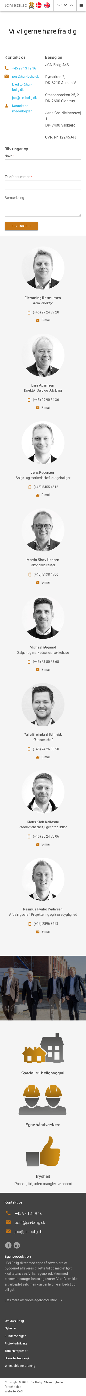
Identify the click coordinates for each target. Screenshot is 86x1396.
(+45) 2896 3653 (46, 924)
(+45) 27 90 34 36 (46, 400)
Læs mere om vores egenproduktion (31, 1300)
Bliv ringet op (21, 226)
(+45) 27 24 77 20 (46, 312)
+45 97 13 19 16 (24, 68)
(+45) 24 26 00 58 (46, 749)
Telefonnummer (18, 177)
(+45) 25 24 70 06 (46, 836)
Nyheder (10, 1328)
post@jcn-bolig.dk (25, 76)
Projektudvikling (16, 1343)
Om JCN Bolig (14, 1321)
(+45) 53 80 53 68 (46, 662)
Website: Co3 (14, 1391)
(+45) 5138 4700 (46, 574)
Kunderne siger (15, 1336)
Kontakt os (65, 4)
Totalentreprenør (16, 1351)
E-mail (46, 320)
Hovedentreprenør (17, 1358)
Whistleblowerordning (20, 1365)
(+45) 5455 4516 (46, 487)
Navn (10, 156)
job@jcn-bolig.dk (24, 98)
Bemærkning (14, 198)
